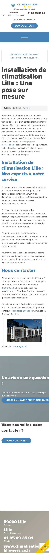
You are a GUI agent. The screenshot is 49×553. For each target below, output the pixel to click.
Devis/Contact (24, 25)
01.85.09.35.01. (8, 288)
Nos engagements (24, 19)
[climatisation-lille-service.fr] (24, 5)
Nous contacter (16, 440)
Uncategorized (20, 346)
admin (28, 108)
